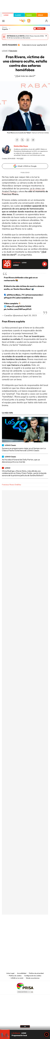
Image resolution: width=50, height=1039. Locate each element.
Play (47, 1034)
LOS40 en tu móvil (17, 978)
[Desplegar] (25, 1026)
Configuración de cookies (32, 976)
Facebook (17, 140)
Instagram (10, 926)
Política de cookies (15, 976)
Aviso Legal (10, 973)
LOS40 (6, 15)
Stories (40, 926)
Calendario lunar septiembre (34, 45)
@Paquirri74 (9, 297)
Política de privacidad (36, 973)
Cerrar (46, 36)
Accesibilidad (21, 973)
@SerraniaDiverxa (24, 297)
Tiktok (15, 926)
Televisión (13, 51)
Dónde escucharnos (32, 978)
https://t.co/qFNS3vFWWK (19, 306)
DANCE (29, 15)
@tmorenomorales (33, 295)
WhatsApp (27, 140)
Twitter (22, 140)
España (5, 29)
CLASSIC (18, 15)
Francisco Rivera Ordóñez (11, 485)
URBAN (40, 15)
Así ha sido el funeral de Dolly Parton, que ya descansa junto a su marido (21, 460)
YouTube (20, 926)
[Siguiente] (46, 45)
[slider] (25, 1029)
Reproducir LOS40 (44, 264)
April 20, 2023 (30, 315)
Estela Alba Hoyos (21, 146)
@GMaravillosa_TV (15, 295)
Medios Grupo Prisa (25, 991)
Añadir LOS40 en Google (27, 166)
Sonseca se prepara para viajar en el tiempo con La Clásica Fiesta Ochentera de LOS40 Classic (24, 449)
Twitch (35, 926)
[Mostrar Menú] (3, 20)
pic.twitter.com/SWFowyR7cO (17, 309)
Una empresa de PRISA (25, 986)
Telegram (33, 140)
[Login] (47, 21)
